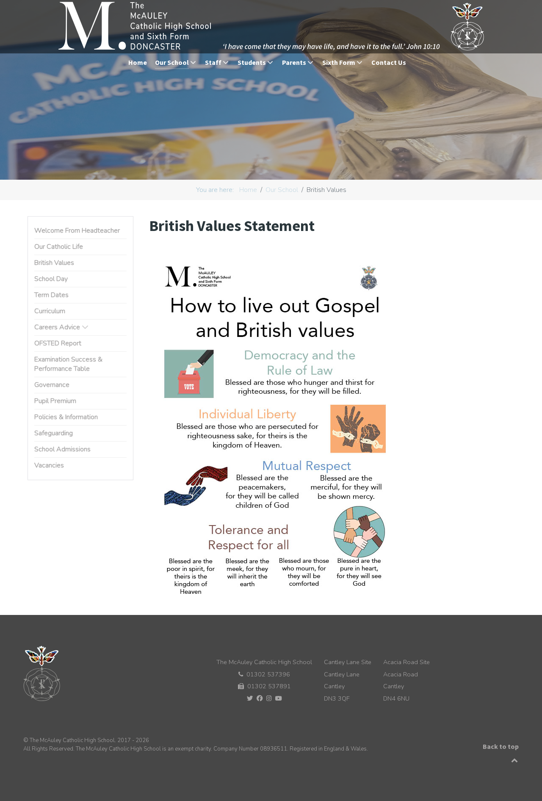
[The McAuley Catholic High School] (272, 26)
